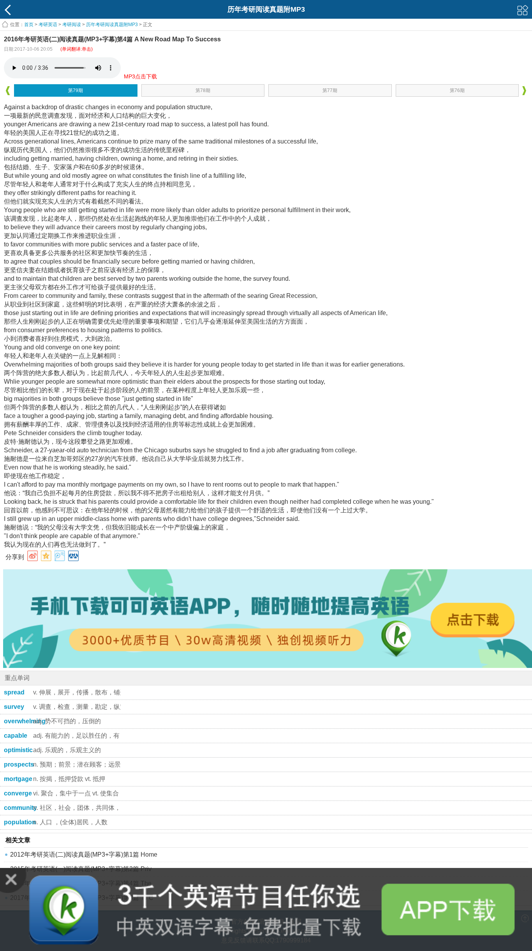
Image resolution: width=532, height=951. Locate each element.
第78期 (203, 90)
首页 (28, 24)
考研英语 (48, 24)
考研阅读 (71, 24)
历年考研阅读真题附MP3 (112, 24)
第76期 (457, 90)
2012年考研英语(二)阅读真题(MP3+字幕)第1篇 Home (83, 854)
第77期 (329, 90)
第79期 (75, 90)
